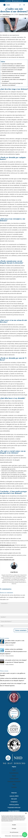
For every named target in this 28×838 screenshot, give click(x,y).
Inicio (14, 770)
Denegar (14, 828)
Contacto (14, 787)
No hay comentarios (10, 645)
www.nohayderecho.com (7, 559)
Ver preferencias (14, 832)
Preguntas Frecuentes (14, 781)
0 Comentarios (5, 16)
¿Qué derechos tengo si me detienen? (12, 63)
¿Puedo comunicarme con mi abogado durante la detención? (12, 70)
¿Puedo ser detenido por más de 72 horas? (13, 75)
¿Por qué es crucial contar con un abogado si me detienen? (14, 80)
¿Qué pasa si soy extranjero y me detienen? (13, 67)
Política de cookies (8, 835)
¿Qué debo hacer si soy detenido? (11, 77)
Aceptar (14, 824)
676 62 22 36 (8, 1)
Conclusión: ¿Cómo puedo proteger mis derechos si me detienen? (12, 84)
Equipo (14, 776)
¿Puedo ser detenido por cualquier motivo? (13, 65)
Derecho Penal (23, 14)
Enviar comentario (21, 630)
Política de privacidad (15, 835)
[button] (26, 813)
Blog (14, 784)
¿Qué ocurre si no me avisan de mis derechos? (14, 73)
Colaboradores (14, 778)
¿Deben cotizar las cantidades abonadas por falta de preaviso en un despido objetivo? (13, 651)
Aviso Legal (21, 835)
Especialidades (14, 773)
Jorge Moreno (6, 14)
